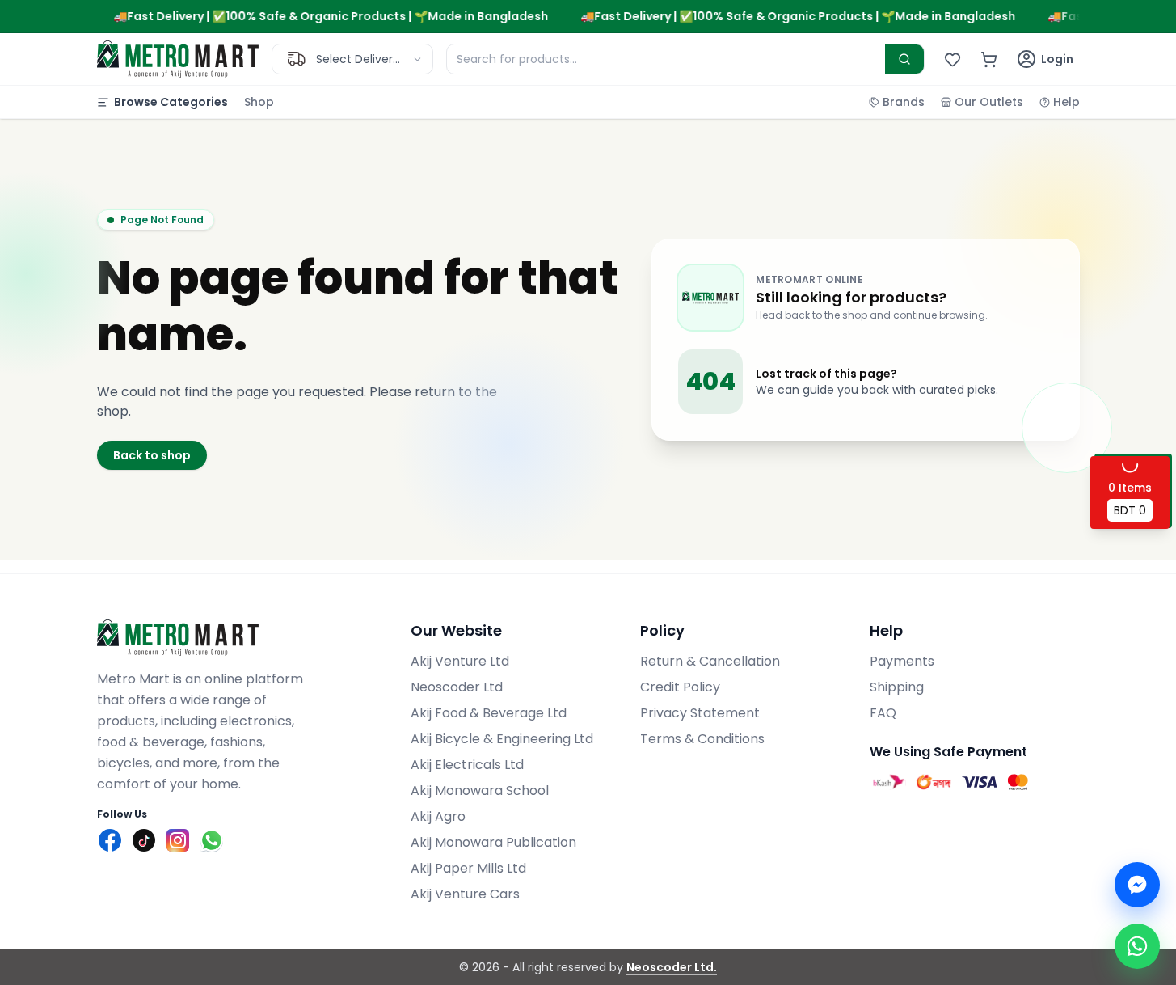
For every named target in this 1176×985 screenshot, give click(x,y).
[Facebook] (110, 840)
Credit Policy (680, 687)
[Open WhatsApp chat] (1137, 946)
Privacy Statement (700, 713)
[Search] (904, 59)
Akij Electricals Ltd (467, 764)
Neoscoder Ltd (457, 687)
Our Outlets (989, 102)
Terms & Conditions (702, 738)
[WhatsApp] (212, 840)
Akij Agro (438, 816)
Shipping (897, 687)
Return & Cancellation (710, 661)
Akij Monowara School (480, 790)
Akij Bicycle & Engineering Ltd (502, 738)
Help (1066, 102)
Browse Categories (171, 102)
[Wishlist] (952, 59)
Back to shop (152, 455)
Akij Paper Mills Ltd (468, 868)
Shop (259, 102)
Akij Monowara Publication (493, 842)
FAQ (883, 713)
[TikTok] (144, 840)
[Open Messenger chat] (1137, 884)
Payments (902, 661)
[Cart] (989, 59)
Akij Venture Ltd (460, 661)
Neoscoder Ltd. (671, 967)
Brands (904, 102)
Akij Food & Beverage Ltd (489, 713)
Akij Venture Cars (465, 894)
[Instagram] (178, 840)
